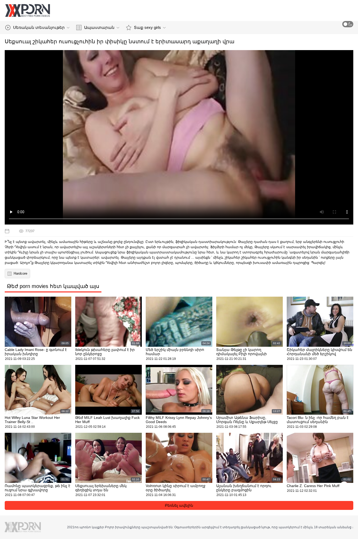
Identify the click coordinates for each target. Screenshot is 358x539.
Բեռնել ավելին (179, 505)
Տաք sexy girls (147, 27)
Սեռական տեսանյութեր (39, 27)
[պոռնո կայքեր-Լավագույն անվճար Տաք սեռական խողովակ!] (27, 10)
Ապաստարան (99, 27)
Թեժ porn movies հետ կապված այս (53, 286)
